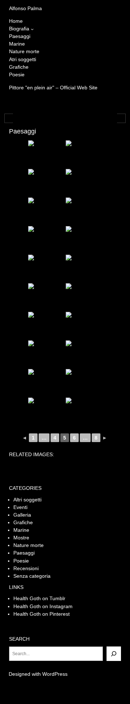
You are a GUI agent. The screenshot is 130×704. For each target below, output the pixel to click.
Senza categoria (32, 576)
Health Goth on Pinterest (41, 614)
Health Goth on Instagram (43, 606)
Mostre (21, 537)
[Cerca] (114, 653)
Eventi (20, 507)
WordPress (55, 674)
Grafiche (23, 522)
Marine (21, 530)
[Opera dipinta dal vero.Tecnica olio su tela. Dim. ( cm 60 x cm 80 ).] (46, 211)
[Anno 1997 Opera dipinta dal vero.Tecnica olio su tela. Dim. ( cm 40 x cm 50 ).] (84, 325)
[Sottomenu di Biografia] (32, 28)
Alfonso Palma (25, 8)
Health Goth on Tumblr (39, 598)
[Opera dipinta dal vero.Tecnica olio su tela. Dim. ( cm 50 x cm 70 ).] (46, 182)
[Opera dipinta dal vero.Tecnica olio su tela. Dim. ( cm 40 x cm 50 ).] (84, 153)
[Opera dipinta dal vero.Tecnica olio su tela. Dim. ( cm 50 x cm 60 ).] (84, 182)
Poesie (21, 561)
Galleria (22, 515)
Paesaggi (24, 553)
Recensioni (26, 568)
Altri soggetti (27, 499)
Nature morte (28, 545)
